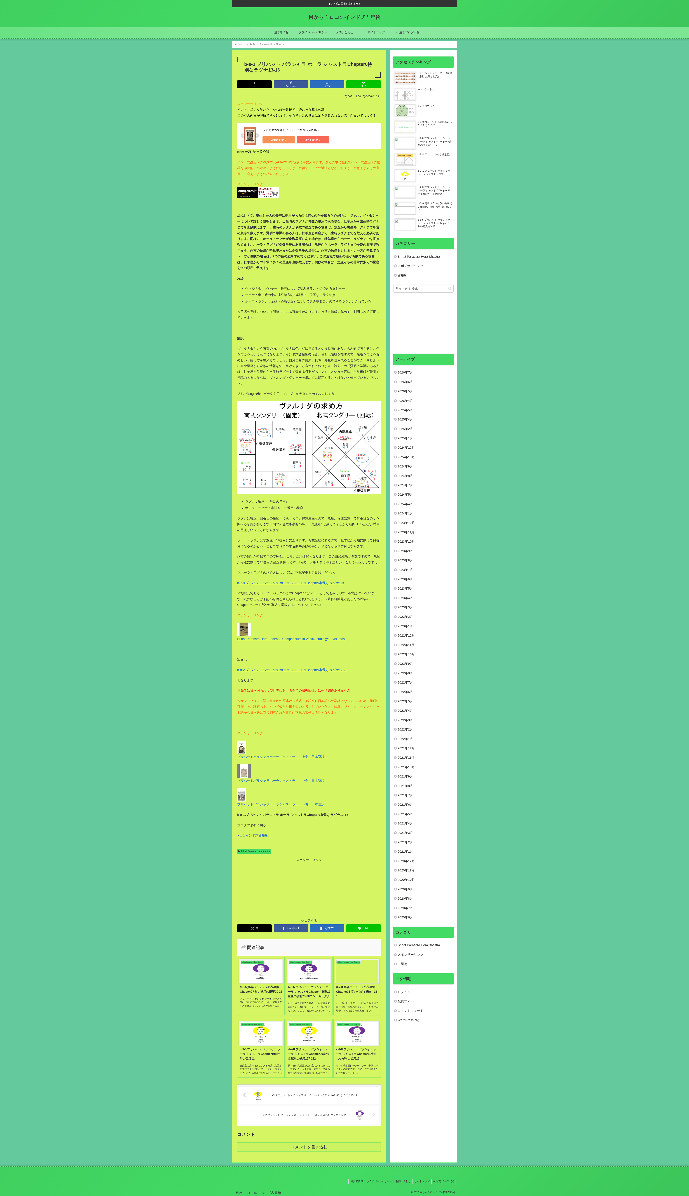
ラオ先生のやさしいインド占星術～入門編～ (291, 130)
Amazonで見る (278, 140)
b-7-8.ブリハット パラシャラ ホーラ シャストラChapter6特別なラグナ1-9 (290, 583)
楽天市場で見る (312, 140)
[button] (450, 289)
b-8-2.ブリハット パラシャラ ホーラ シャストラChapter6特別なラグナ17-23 (292, 670)
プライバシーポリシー (379, 1181)
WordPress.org (408, 1020)
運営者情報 (356, 1181)
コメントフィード (410, 1011)
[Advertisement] (309, 888)
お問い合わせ (403, 1181)
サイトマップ (422, 1181)
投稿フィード (407, 1001)
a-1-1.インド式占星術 (252, 835)
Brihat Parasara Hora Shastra (255, 851)
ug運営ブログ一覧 (443, 1181)
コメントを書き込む (309, 1147)
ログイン (404, 992)
